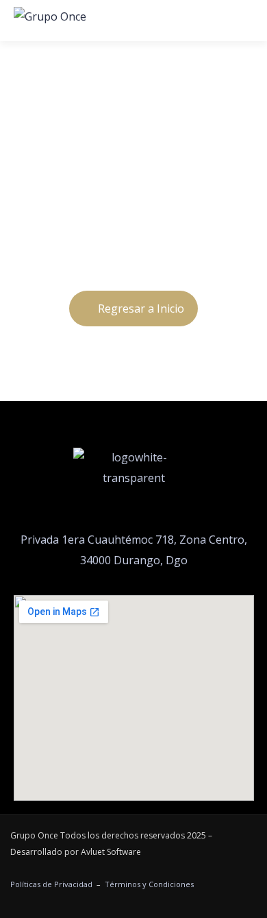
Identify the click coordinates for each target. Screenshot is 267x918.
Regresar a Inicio (141, 308)
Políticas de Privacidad (51, 884)
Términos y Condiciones (149, 884)
